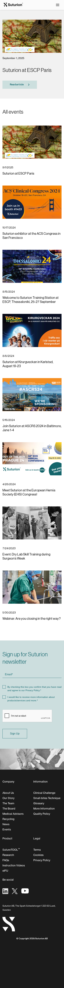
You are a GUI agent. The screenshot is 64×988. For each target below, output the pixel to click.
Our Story (8, 798)
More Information (44, 808)
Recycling (8, 819)
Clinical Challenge (44, 792)
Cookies (38, 855)
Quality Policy (41, 813)
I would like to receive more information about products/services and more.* (31, 699)
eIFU (5, 870)
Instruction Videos (13, 865)
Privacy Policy (41, 860)
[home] (12, 5)
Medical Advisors (12, 813)
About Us (8, 792)
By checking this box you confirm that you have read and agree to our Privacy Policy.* (34, 689)
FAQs (5, 860)
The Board (8, 808)
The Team (8, 803)
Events (6, 829)
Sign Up (15, 733)
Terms (37, 849)
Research (8, 855)
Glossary (38, 803)
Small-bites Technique (46, 798)
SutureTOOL (11, 849)
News (5, 824)
